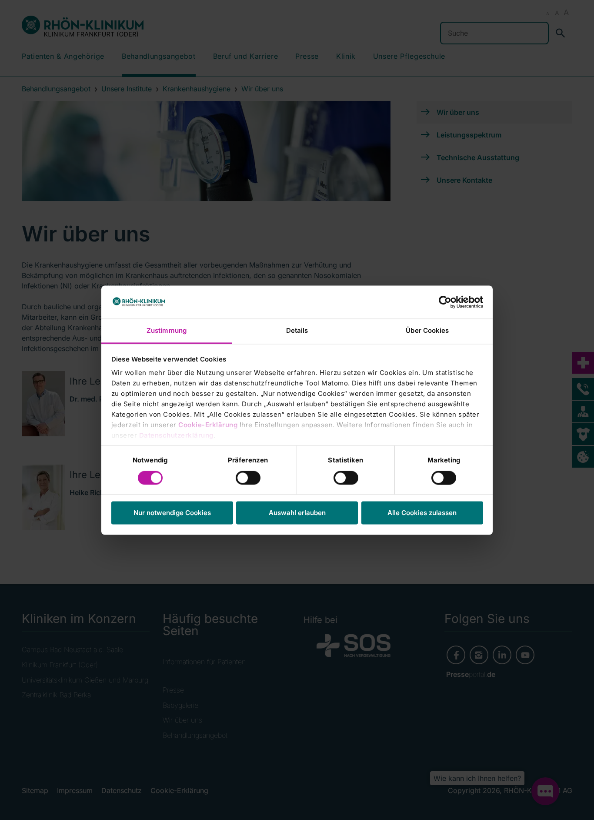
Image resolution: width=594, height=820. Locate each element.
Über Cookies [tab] (427, 331)
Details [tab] (297, 331)
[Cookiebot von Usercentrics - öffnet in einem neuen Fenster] (445, 301)
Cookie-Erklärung (207, 425)
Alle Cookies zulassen (422, 513)
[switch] (248, 478)
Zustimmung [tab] (167, 331)
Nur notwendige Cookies (172, 513)
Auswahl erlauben (297, 513)
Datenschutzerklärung (176, 436)
